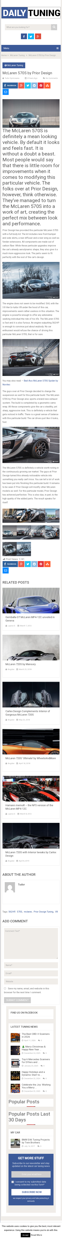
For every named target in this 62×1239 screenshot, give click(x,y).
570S (19, 911)
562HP (12, 911)
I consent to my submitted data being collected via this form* (30, 1183)
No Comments (52, 78)
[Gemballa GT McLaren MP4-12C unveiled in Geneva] (31, 600)
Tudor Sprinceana (12, 78)
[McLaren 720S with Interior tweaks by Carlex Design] (31, 836)
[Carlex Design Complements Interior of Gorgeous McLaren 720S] (31, 694)
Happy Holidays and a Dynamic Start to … (33, 1073)
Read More (36, 1235)
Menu (6, 48)
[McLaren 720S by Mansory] (31, 647)
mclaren (28, 911)
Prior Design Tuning (43, 911)
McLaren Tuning (17, 55)
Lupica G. (12, 626)
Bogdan (11, 669)
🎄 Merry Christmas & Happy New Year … (34, 1048)
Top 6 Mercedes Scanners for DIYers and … (36, 1061)
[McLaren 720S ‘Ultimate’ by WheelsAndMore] (31, 741)
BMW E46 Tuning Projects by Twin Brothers (36, 1141)
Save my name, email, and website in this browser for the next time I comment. (26, 990)
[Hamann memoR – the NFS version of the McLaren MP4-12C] (31, 788)
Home (4, 55)
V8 (56, 911)
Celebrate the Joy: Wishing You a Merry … (36, 1086)
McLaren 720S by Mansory (20, 664)
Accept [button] (25, 1235)
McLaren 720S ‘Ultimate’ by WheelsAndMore (30, 758)
